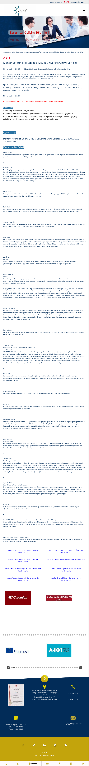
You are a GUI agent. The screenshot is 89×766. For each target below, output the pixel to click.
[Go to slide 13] (22, 635)
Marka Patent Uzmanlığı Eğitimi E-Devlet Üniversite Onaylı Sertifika (23, 570)
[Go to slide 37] (75, 635)
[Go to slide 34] (68, 635)
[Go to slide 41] (83, 635)
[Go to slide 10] (16, 635)
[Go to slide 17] (31, 635)
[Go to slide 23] (44, 635)
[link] (6, 763)
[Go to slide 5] (5, 635)
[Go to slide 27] (53, 635)
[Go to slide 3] (16, 667)
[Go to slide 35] (70, 635)
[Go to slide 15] (27, 635)
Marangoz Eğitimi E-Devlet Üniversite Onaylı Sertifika (66, 559)
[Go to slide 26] (51, 635)
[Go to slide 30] (59, 635)
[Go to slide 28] (55, 635)
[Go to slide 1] (12, 667)
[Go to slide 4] (3, 635)
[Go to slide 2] (14, 667)
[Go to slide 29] (57, 635)
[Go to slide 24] (46, 635)
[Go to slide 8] (12, 635)
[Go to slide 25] (48, 635)
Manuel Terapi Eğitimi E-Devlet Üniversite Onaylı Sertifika (23, 560)
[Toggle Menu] (84, 9)
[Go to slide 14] (25, 635)
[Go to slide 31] (62, 635)
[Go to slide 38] (77, 635)
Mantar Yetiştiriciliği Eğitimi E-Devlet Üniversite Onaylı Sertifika (66, 551)
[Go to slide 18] (33, 635)
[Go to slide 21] (40, 635)
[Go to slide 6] (7, 635)
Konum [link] (34, 763)
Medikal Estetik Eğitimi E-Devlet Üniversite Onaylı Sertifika (66, 579)
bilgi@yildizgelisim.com (73, 724)
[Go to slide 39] (79, 635)
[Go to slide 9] (14, 635)
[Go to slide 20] (38, 635)
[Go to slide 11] (18, 635)
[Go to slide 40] (81, 635)
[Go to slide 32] (64, 635)
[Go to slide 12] (20, 635)
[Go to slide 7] (9, 635)
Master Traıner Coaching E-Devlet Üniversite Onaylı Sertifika (23, 579)
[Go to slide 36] (72, 635)
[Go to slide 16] (29, 635)
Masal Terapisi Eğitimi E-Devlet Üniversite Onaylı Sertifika (66, 570)
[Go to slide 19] (35, 635)
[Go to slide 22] (42, 635)
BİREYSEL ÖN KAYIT (78, 2)
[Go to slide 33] (66, 635)
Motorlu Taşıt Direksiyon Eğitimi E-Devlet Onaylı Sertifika (23, 551)
